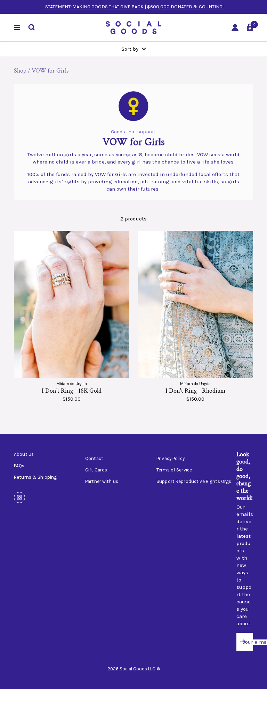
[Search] (32, 27)
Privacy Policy (170, 458)
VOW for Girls (50, 71)
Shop (20, 71)
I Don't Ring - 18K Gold (72, 391)
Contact (94, 458)
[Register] (243, 641)
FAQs (19, 465)
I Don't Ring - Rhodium (195, 391)
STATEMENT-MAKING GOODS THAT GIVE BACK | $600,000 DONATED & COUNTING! (134, 7)
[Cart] (250, 27)
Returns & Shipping (35, 477)
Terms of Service (174, 470)
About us (24, 454)
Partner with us (101, 481)
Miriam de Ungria (71, 383)
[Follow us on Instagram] (19, 497)
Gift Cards (96, 470)
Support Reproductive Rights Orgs (193, 481)
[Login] (235, 27)
